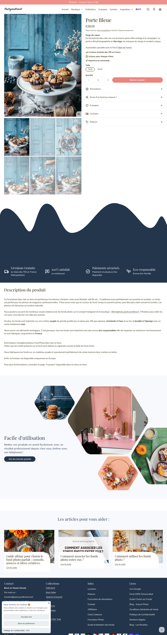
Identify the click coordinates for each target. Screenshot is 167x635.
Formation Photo (96, 619)
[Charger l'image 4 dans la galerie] (16, 175)
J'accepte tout (26, 617)
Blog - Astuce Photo (139, 604)
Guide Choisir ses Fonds (140, 599)
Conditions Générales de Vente (143, 609)
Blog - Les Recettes (138, 624)
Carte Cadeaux (95, 614)
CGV (28, 630)
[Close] (49, 604)
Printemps (51, 610)
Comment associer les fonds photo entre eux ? (79, 557)
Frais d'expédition (103, 30)
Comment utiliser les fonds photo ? (133, 557)
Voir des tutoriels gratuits (20, 459)
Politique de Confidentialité (14, 630)
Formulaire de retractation (100, 599)
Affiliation (92, 609)
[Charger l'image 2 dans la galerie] (43, 137)
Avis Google (135, 589)
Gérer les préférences (26, 623)
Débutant (50, 588)
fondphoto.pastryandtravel (126, 311)
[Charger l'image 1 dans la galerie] (16, 137)
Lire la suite (11, 567)
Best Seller (51, 592)
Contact (91, 604)
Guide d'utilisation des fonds (101, 624)
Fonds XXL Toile (53, 619)
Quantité (89, 75)
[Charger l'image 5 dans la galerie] (43, 175)
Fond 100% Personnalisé (141, 594)
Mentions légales (137, 619)
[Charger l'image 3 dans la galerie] (68, 137)
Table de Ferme (124, 47)
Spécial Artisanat (54, 597)
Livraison (92, 589)
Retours (91, 594)
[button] (148, 9)
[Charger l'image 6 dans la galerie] (68, 175)
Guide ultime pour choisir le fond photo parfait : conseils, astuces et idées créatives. (25, 559)
